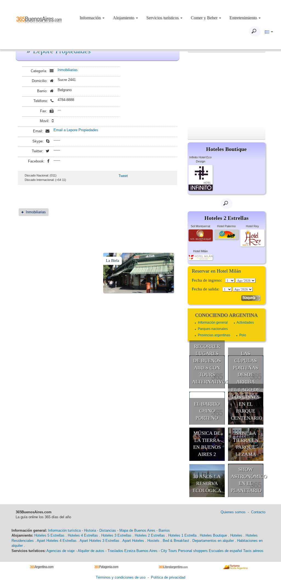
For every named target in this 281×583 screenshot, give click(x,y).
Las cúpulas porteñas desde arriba (245, 368)
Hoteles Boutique (213, 535)
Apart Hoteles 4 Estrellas (57, 541)
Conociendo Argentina (226, 315)
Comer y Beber (204, 17)
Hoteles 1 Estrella (182, 535)
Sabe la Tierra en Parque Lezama (245, 443)
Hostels (153, 541)
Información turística (64, 530)
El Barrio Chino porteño (207, 411)
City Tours (169, 551)
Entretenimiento (243, 17)
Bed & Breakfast (176, 541)
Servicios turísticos (163, 17)
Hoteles (236, 535)
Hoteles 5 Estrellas (49, 535)
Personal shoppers (193, 551)
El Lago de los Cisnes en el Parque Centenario (246, 404)
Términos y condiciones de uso (120, 577)
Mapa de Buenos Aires (137, 530)
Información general (213, 322)
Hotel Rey (252, 226)
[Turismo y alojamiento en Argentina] (44, 567)
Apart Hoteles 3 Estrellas (99, 541)
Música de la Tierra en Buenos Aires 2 (207, 443)
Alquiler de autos (91, 551)
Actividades (245, 322)
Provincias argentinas (214, 335)
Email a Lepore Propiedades (76, 130)
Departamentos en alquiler (213, 541)
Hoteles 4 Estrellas (83, 535)
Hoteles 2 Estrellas (150, 535)
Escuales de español (225, 551)
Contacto (258, 512)
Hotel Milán (200, 251)
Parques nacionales (213, 329)
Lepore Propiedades (62, 51)
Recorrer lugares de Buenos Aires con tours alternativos (208, 364)
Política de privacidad (168, 577)
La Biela (112, 261)
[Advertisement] (226, 89)
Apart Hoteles (133, 541)
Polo (242, 335)
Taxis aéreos (253, 551)
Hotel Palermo (226, 226)
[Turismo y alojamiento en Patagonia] (108, 567)
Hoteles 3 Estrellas (116, 535)
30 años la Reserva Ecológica (207, 483)
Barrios (164, 530)
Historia (90, 530)
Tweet (123, 176)
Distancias (107, 530)
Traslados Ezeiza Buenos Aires (133, 551)
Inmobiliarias (68, 70)
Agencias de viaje (60, 551)
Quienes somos (233, 512)
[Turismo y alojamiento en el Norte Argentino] (237, 567)
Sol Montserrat (200, 226)
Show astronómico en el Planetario (247, 480)
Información (91, 17)
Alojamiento (124, 17)
